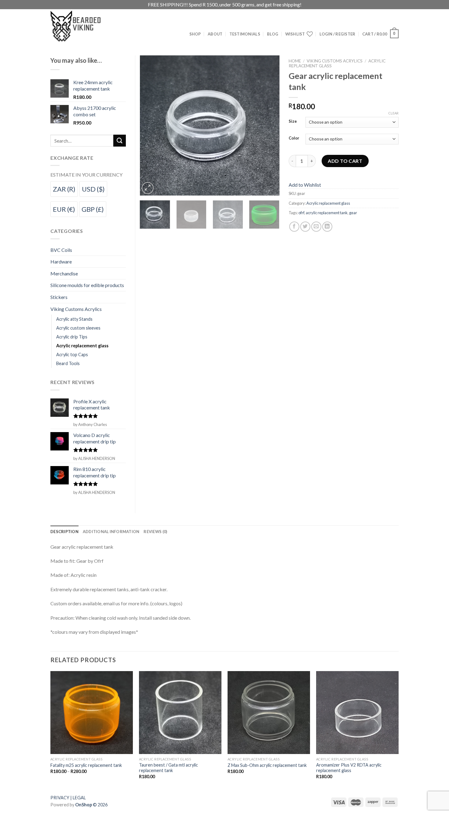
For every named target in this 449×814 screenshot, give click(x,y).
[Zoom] (148, 188)
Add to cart (345, 161)
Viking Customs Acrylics (335, 60)
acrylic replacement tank (327, 212)
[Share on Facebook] (294, 227)
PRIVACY (59, 797)
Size (293, 121)
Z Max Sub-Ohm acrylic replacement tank (267, 765)
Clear (393, 113)
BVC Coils (61, 250)
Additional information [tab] (111, 531)
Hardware (61, 261)
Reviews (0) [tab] (155, 531)
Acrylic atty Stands (74, 319)
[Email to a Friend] (316, 227)
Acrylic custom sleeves (78, 327)
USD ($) (93, 189)
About (215, 34)
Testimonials (244, 34)
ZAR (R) (64, 189)
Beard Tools (68, 363)
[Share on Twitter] (305, 227)
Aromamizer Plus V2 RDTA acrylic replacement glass (348, 767)
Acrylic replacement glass (328, 203)
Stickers (59, 297)
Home (295, 60)
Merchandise (64, 273)
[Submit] (119, 141)
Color (294, 138)
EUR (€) (64, 209)
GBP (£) (93, 209)
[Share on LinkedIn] (327, 227)
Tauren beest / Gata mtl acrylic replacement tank (168, 767)
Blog (272, 34)
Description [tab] (64, 531)
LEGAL (79, 797)
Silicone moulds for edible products (87, 285)
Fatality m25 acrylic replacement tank (86, 765)
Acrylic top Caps (72, 354)
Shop (195, 34)
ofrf (301, 212)
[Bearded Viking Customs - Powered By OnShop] (88, 26)
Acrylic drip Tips (71, 336)
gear (353, 212)
